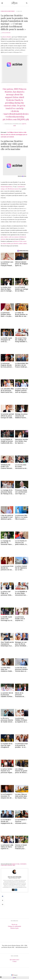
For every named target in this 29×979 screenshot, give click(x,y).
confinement (23, 864)
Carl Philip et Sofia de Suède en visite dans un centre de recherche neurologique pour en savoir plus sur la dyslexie (14, 134)
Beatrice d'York (15, 864)
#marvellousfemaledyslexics (15, 113)
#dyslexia (14, 111)
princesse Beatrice (6, 37)
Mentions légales (14, 928)
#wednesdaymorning (14, 116)
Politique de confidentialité (14, 926)
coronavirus (4, 865)
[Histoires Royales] (14, 3)
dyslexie (10, 865)
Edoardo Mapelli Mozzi (6, 186)
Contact (14, 961)
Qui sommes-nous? (14, 959)
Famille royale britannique (8, 11)
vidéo (13, 865)
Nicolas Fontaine (6, 32)
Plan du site (14, 924)
